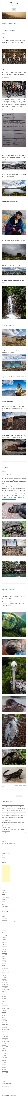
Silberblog (14, 3)
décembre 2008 (5, 1067)
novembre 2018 (5, 944)
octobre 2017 (4, 956)
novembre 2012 (5, 1038)
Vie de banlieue (5, 906)
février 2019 (4, 942)
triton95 (3, 845)
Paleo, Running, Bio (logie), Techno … (9, 843)
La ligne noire (18, 806)
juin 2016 (4, 977)
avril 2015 (4, 998)
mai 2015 (4, 996)
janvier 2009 (4, 1065)
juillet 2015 (4, 993)
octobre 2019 (4, 935)
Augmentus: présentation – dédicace (16, 822)
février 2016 (4, 980)
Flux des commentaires (7, 1085)
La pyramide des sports (21, 832)
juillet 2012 (4, 1043)
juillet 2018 (4, 949)
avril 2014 (4, 1017)
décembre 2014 (5, 1005)
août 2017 (4, 958)
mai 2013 (4, 1033)
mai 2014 (4, 1015)
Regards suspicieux (8, 590)
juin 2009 (4, 1062)
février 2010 (4, 1057)
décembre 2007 (5, 1071)
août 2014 (4, 1010)
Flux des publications (6, 1083)
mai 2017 (4, 961)
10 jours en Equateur (8, 30)
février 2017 (4, 967)
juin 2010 (4, 1055)
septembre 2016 (5, 972)
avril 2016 (4, 979)
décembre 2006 (5, 1072)
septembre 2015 (5, 989)
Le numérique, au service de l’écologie (10, 921)
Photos (20, 457)
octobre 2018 (4, 946)
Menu (14, 9)
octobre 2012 (4, 1039)
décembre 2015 (5, 984)
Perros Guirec (4, 920)
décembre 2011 (5, 1046)
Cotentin (9, 820)
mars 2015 (4, 1000)
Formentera (4, 918)
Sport (3, 902)
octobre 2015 (4, 987)
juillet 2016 (4, 975)
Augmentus (4, 892)
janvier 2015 (4, 1003)
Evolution (5, 468)
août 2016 (4, 974)
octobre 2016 (4, 970)
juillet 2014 (4, 1012)
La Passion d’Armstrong (11, 824)
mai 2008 (4, 1069)
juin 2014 (4, 1013)
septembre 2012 (5, 1041)
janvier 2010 (4, 1059)
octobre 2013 (4, 1027)
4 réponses (4, 471)
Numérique (4, 899)
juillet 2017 (4, 960)
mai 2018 (4, 951)
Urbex (3, 904)
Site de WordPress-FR (6, 1086)
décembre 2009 (5, 1060)
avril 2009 (4, 1064)
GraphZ (3, 857)
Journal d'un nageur (6, 897)
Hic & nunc (4, 841)
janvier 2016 (4, 982)
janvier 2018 (4, 954)
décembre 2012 (5, 1036)
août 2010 (4, 1052)
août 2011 (4, 1048)
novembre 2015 (5, 986)
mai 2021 (4, 932)
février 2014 (4, 1020)
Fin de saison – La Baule (18, 810)
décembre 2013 (5, 1024)
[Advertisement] (6, 873)
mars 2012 (4, 1045)
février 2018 (4, 953)
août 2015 (4, 991)
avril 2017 (4, 963)
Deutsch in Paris (5, 853)
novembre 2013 (5, 1026)
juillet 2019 (4, 939)
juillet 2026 (4, 930)
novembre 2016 (5, 968)
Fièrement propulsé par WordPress (9, 1095)
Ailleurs (16, 457)
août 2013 (4, 1031)
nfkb (3, 824)
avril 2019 (4, 941)
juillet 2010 (4, 1053)
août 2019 (4, 937)
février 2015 (4, 1001)
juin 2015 (4, 994)
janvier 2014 (4, 1022)
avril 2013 (4, 1034)
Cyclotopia (4, 895)
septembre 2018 (5, 947)
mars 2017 (4, 965)
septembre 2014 (5, 1008)
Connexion (4, 1081)
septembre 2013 (5, 1029)
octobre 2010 (4, 1050)
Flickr (3, 855)
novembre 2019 (5, 934)
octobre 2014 (4, 1006)
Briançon (4, 916)
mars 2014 (4, 1019)
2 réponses (4, 33)
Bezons (3, 894)
